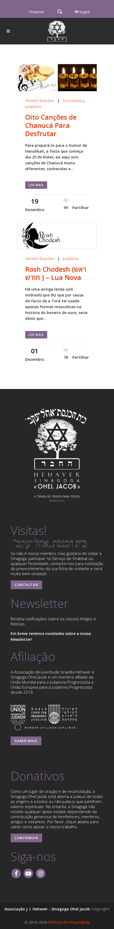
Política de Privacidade (69, 922)
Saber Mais (26, 740)
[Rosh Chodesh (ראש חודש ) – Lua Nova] (57, 235)
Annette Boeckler (39, 100)
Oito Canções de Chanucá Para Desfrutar (51, 125)
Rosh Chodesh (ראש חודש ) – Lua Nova (55, 273)
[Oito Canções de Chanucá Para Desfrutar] (57, 77)
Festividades (73, 100)
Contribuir (26, 837)
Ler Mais (36, 185)
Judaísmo (33, 106)
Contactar (26, 584)
